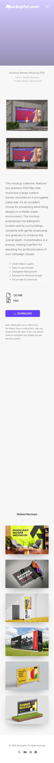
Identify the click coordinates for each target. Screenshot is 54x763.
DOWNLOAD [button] (24, 313)
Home (18, 77)
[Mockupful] (22, 6)
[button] (47, 6)
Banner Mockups (31, 77)
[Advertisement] (27, 35)
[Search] (38, 6)
